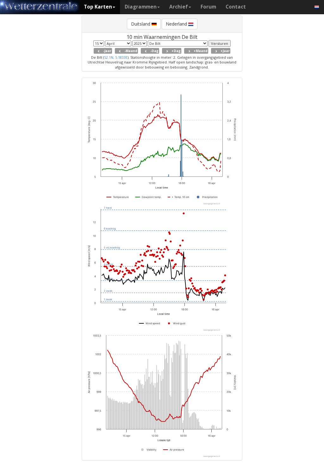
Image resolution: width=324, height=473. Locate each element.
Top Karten (98, 6)
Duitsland (141, 24)
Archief (178, 6)
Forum (208, 6)
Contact (236, 6)
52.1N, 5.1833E (116, 57)
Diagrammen (141, 6)
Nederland (177, 24)
